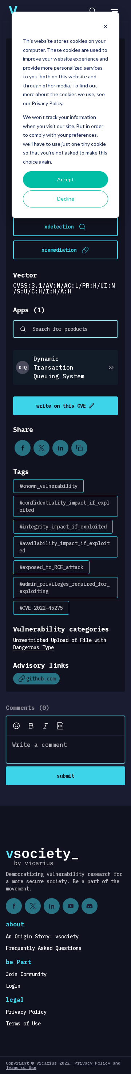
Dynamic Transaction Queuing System (58, 367)
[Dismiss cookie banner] (105, 27)
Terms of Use (23, 1023)
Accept (65, 179)
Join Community (26, 974)
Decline (65, 199)
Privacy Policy (26, 1012)
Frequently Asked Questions (44, 948)
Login (13, 986)
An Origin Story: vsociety (42, 936)
